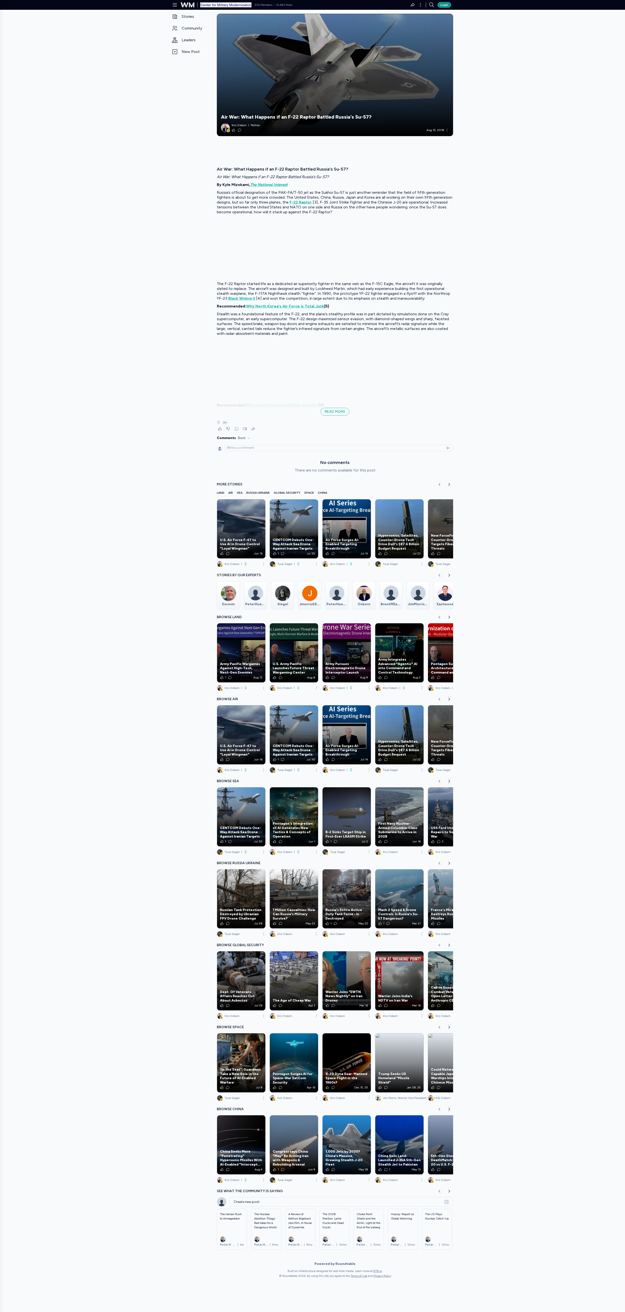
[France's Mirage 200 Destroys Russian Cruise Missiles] (452, 898)
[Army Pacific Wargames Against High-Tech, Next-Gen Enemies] (241, 652)
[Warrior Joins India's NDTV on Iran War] (399, 980)
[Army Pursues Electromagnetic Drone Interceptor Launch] (347, 652)
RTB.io (377, 1271)
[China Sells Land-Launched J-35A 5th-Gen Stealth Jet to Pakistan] (399, 1144)
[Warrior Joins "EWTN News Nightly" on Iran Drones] (347, 980)
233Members (263, 5)
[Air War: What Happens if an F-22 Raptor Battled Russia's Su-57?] (335, 75)
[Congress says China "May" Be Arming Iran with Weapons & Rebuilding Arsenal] (294, 1144)
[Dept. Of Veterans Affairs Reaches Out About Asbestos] (241, 980)
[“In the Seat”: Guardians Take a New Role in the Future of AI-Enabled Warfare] (241, 1062)
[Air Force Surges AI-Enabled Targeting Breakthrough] (347, 528)
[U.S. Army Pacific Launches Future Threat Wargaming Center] (294, 652)
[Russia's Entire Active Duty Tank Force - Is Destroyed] (347, 898)
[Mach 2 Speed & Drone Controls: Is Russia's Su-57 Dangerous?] (399, 898)
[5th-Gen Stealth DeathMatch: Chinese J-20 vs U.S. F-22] (452, 1144)
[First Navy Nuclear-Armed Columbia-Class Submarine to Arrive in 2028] (399, 816)
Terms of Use (359, 1276)
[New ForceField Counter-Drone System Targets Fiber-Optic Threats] (452, 528)
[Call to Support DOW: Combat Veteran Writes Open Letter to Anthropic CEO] (452, 980)
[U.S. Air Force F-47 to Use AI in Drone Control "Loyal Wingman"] (241, 528)
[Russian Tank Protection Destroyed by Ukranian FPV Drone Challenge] (241, 898)
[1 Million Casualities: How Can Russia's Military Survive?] (294, 898)
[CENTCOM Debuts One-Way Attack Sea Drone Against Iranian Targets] (294, 528)
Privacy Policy (382, 1276)
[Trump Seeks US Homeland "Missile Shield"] (399, 1062)
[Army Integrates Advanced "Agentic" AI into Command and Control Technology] (399, 652)
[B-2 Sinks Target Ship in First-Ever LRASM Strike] (347, 816)
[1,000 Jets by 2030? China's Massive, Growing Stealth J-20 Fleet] (347, 1144)
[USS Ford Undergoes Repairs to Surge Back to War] (452, 816)
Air (225, 422)
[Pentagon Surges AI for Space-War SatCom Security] (294, 1062)
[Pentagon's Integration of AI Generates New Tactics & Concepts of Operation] (294, 816)
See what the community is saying (250, 1191)
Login (444, 5)
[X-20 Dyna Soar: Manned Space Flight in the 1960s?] (347, 1062)
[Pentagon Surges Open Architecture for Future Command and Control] (452, 652)
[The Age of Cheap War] (294, 980)
